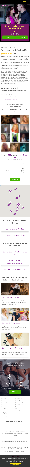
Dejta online (4, 411)
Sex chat (3, 400)
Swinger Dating (5, 406)
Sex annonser (18, 398)
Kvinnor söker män (5, 417)
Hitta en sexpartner (5, 415)
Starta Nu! (12, 2)
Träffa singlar (18, 413)
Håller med (15, 464)
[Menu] (28, 1)
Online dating (18, 409)
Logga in (19, 2)
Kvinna (22, 37)
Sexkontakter (4, 402)
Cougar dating (18, 406)
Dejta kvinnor (4, 409)
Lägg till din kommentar (9, 100)
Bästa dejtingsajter (19, 404)
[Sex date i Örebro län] (15, 289)
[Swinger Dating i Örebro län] (15, 314)
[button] (14, 214)
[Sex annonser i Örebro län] (15, 339)
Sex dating (3, 398)
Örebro (3, 425)
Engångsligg (4, 413)
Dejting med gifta (19, 402)
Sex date (3, 404)
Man (8, 37)
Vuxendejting (18, 400)
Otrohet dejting (18, 411)
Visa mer (15, 180)
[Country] (24, 1)
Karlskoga (17, 425)
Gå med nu (15, 392)
